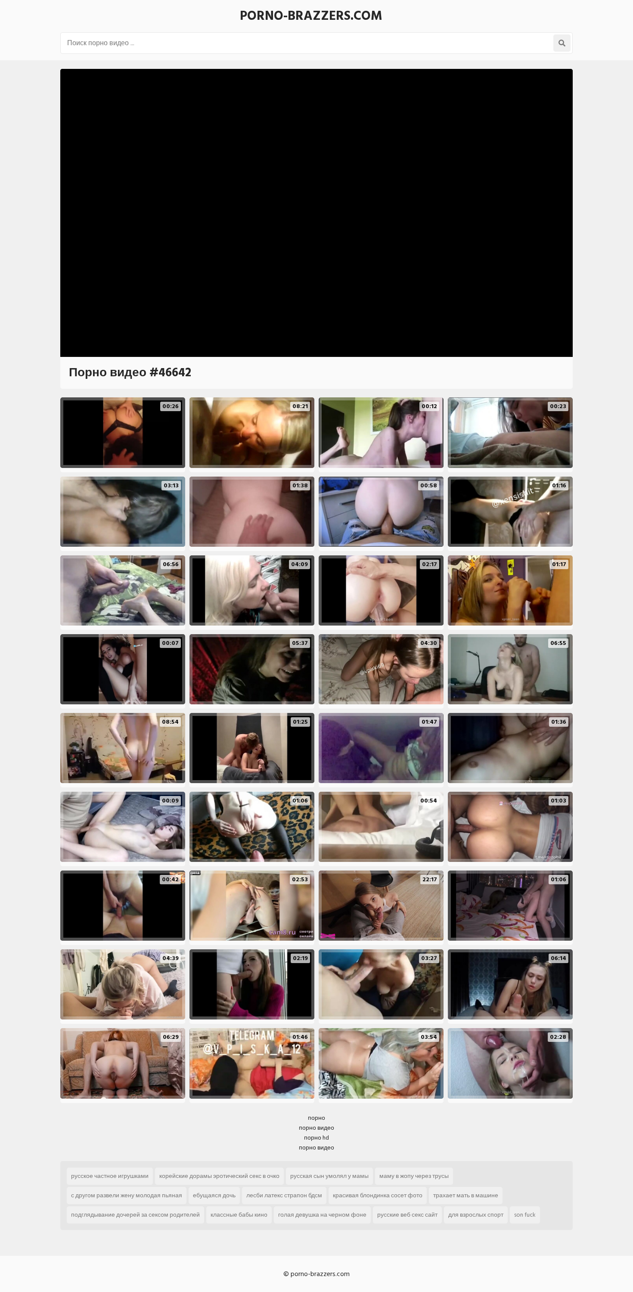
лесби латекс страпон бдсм (284, 1195)
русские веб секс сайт (407, 1215)
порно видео (316, 1128)
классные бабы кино (239, 1215)
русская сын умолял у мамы (329, 1176)
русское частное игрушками (110, 1176)
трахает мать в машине (465, 1195)
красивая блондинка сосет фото (377, 1195)
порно (316, 1118)
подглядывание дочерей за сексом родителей (135, 1215)
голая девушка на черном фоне (322, 1215)
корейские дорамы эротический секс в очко (219, 1176)
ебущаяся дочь (214, 1195)
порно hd (316, 1138)
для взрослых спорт (475, 1215)
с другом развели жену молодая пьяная (126, 1195)
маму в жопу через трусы (414, 1176)
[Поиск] (562, 43)
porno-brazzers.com (311, 16)
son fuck (525, 1215)
